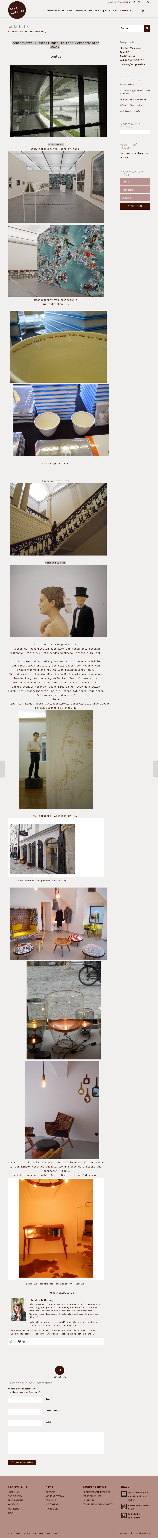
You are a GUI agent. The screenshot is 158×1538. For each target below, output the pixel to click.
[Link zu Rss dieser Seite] (148, 2)
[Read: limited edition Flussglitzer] (124, 1515)
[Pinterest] (19, 1341)
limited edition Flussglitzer (131, 110)
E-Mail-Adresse (53, 1410)
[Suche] (131, 11)
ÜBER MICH (14, 1492)
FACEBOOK (52, 1508)
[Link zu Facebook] (134, 2)
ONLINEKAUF (102, 1492)
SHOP (11, 1512)
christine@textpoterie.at (133, 64)
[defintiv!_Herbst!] (2, 769)
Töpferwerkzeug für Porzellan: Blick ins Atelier (138, 1496)
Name (49, 1399)
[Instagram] (10, 1341)
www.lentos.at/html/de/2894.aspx (56, 149)
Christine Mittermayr (38, 31)
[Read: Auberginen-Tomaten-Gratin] (124, 1506)
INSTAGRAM (52, 1504)
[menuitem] (56, 11)
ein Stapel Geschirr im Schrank (133, 99)
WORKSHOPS (15, 1508)
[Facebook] (15, 1341)
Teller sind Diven (127, 84)
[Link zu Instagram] (138, 2)
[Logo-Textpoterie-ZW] (17, 10)
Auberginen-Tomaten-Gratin (132, 105)
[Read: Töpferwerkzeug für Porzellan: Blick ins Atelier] (124, 1494)
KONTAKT (13, 1504)
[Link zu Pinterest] (143, 2)
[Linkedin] (23, 1341)
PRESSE (50, 1492)
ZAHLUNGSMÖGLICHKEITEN (99, 1504)
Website (49, 1422)
